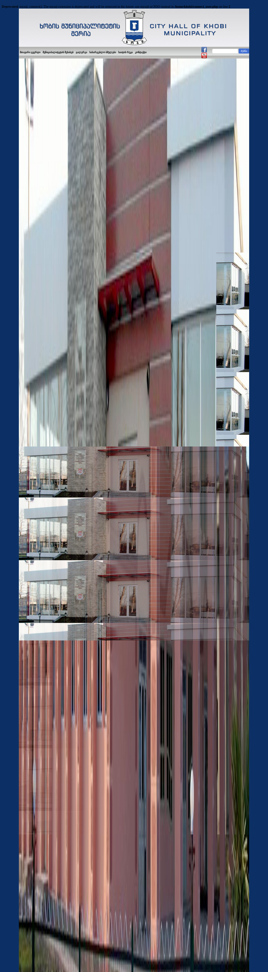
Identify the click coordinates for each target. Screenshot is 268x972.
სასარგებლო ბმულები (102, 52)
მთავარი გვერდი (30, 52)
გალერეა (81, 52)
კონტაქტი (141, 52)
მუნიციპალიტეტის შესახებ (58, 52)
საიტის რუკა (125, 52)
